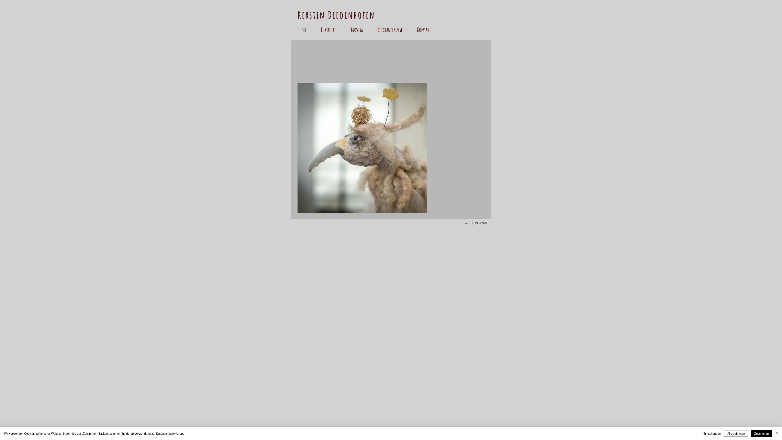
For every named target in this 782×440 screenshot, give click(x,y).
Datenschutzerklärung (170, 433)
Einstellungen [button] (712, 433)
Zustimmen (761, 433)
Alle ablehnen (736, 433)
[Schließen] (777, 433)
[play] (417, 209)
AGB (467, 223)
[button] (334, 29)
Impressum (480, 223)
